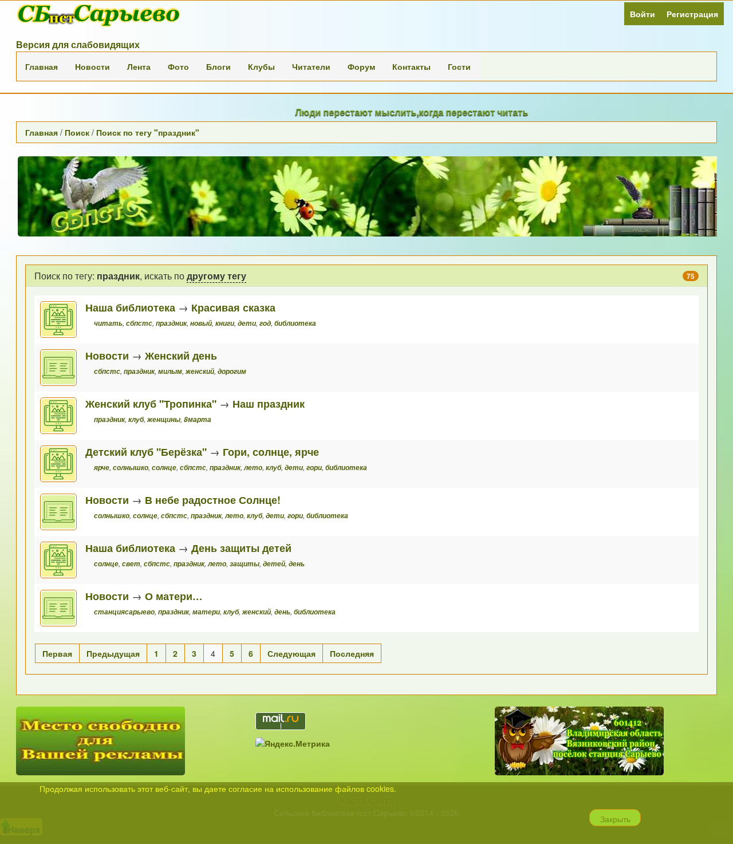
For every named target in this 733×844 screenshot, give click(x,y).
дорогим (232, 371)
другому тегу (216, 275)
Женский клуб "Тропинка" (150, 403)
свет (131, 564)
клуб (136, 419)
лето (253, 467)
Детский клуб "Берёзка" (146, 451)
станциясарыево (124, 612)
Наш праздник (268, 403)
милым (170, 371)
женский (200, 371)
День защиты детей (241, 548)
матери (206, 612)
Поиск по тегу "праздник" (147, 132)
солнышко (130, 467)
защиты (244, 564)
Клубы (261, 66)
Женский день (181, 355)
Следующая (291, 653)
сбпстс (139, 323)
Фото (178, 66)
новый (201, 323)
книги (224, 323)
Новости (92, 66)
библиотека (295, 323)
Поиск (77, 132)
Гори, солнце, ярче (271, 451)
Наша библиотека (130, 307)
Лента (139, 66)
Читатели (311, 66)
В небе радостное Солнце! (213, 499)
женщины (163, 419)
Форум (361, 66)
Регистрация (692, 13)
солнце (164, 467)
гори (314, 467)
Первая (57, 653)
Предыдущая (113, 653)
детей (274, 564)
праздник (171, 323)
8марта (197, 419)
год (265, 323)
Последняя (352, 653)
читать (108, 323)
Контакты (411, 66)
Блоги (218, 66)
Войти (642, 13)
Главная (41, 66)
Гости (459, 66)
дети (247, 323)
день (297, 564)
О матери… (174, 596)
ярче (101, 467)
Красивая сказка (233, 307)
